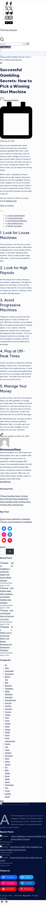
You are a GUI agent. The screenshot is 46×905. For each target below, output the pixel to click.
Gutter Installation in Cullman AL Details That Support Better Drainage (7, 571)
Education (9, 697)
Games (8, 729)
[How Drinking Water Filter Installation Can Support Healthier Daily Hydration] (4, 588)
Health (7, 732)
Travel (7, 791)
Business (8, 686)
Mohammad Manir (10, 449)
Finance (8, 712)
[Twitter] (9, 10)
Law (6, 747)
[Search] (10, 551)
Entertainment (10, 700)
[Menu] (1, 50)
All (1, 63)
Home (7, 735)
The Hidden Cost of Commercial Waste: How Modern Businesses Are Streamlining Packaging (6, 638)
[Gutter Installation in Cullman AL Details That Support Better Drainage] (4, 564)
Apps (7, 668)
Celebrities (9, 689)
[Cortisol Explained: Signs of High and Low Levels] (4, 610)
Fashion (8, 706)
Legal (7, 750)
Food (7, 718)
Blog (6, 683)
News (7, 759)
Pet (6, 767)
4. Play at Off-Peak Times (14, 223)
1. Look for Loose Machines (15, 215)
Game (7, 726)
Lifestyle (8, 753)
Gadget (8, 724)
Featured (8, 709)
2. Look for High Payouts (14, 218)
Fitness (8, 715)
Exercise (8, 703)
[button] (24, 44)
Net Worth (9, 756)
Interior (7, 744)
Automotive (9, 674)
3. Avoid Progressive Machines (16, 221)
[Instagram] (9, 19)
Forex (7, 721)
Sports (7, 782)
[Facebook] (9, 5)
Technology (9, 785)
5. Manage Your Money (14, 226)
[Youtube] (9, 24)
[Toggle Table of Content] (2, 211)
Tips (6, 788)
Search (3, 547)
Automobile (9, 671)
